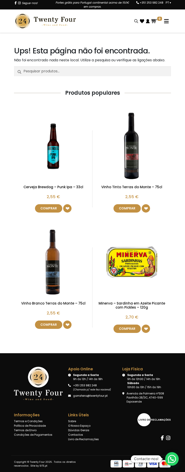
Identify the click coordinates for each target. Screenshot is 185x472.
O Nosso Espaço (79, 426)
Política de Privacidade (30, 426)
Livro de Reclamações (83, 439)
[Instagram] (19, 3)
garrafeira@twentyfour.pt (90, 396)
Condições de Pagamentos (33, 435)
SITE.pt (43, 465)
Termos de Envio (25, 430)
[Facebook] (16, 3)
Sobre (72, 421)
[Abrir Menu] (164, 21)
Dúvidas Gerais (78, 430)
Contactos (75, 435)
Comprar (48, 208)
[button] (67, 208)
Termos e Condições (28, 421)
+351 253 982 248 (151, 3)
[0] (154, 21)
